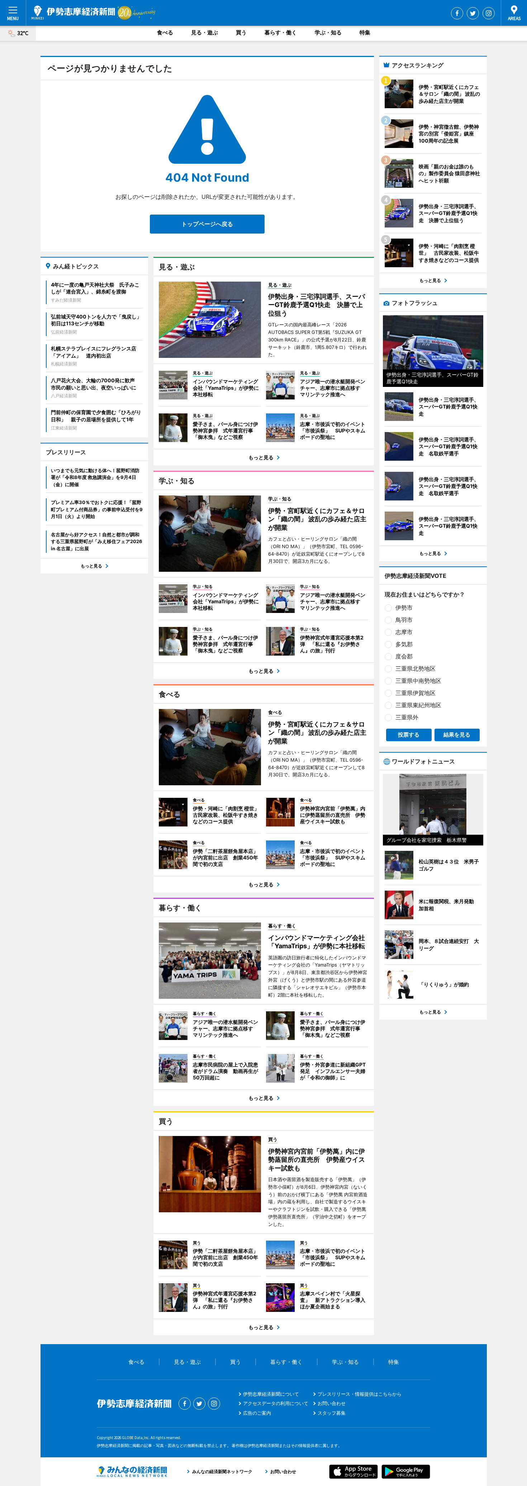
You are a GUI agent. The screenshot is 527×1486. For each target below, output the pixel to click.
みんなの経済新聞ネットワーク (132, 1471)
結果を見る (456, 735)
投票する (408, 735)
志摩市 (404, 632)
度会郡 (404, 656)
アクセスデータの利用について (275, 1403)
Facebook (457, 13)
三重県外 (406, 717)
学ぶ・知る (328, 32)
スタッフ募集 (332, 1413)
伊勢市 (404, 607)
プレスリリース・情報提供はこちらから (360, 1394)
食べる (165, 32)
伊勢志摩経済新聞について (271, 1394)
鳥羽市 (404, 620)
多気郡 (404, 644)
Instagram (489, 13)
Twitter (473, 13)
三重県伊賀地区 (415, 693)
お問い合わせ (332, 1403)
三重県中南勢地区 (418, 680)
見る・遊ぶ (204, 32)
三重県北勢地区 (415, 668)
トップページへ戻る (207, 223)
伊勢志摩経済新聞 (73, 12)
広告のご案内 (257, 1413)
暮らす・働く (281, 32)
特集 (365, 32)
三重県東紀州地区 (418, 705)
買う (241, 32)
